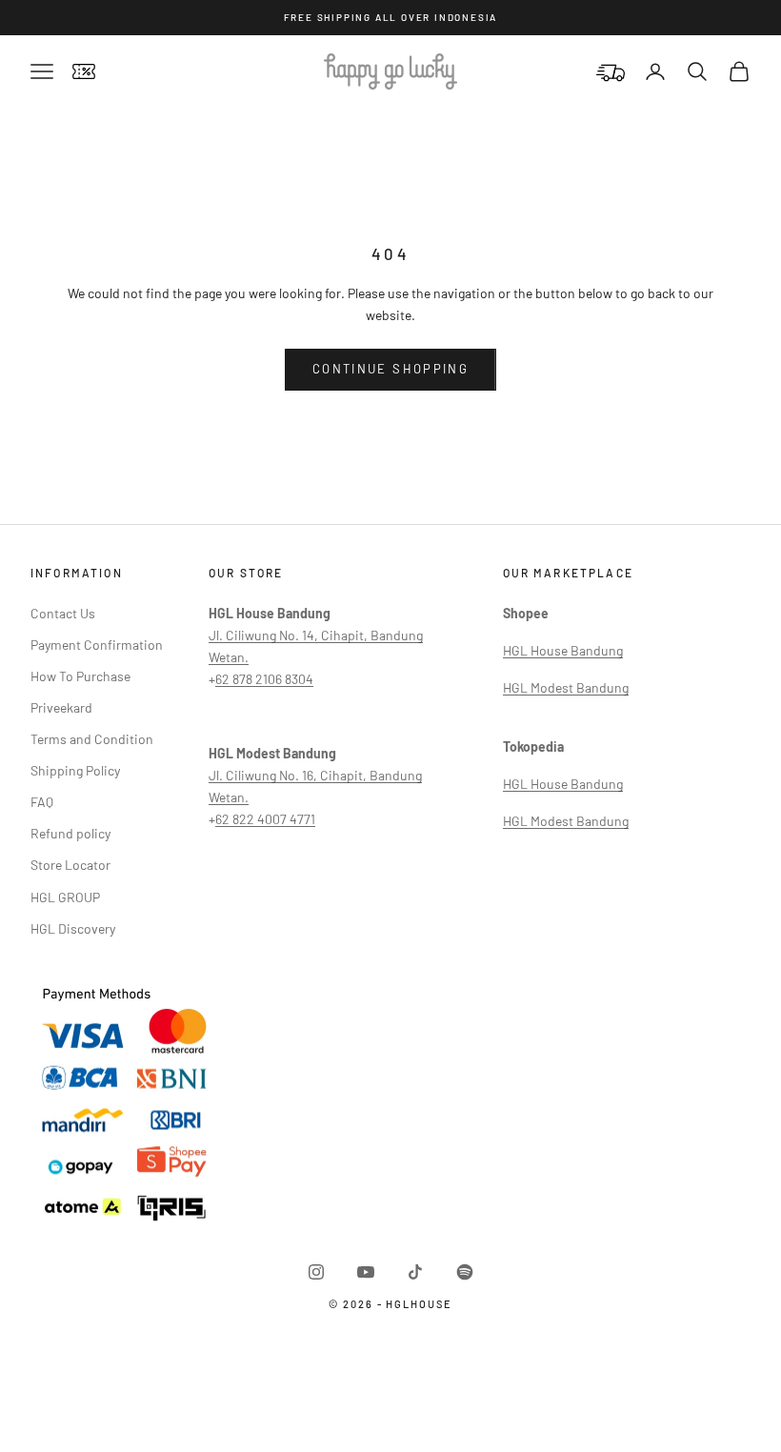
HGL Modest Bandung (566, 687)
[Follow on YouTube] (365, 1271)
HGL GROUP (65, 897)
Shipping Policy (75, 770)
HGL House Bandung (563, 650)
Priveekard (61, 707)
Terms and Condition (91, 739)
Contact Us (62, 613)
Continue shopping (390, 368)
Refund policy (70, 833)
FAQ (41, 802)
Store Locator (70, 865)
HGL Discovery (72, 928)
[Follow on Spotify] (464, 1271)
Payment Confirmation (96, 644)
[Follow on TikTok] (415, 1271)
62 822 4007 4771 (265, 819)
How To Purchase (80, 676)
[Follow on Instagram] (316, 1271)
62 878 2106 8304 (264, 679)
